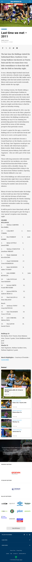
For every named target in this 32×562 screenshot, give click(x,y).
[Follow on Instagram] (29, 534)
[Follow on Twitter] (27, 534)
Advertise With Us (22, 553)
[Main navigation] (2, 1)
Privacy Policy (19, 550)
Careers (7, 553)
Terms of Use (12, 550)
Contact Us (15, 553)
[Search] (30, 1)
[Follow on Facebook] (24, 534)
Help (11, 553)
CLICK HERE (5, 360)
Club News (4, 29)
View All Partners (16, 528)
